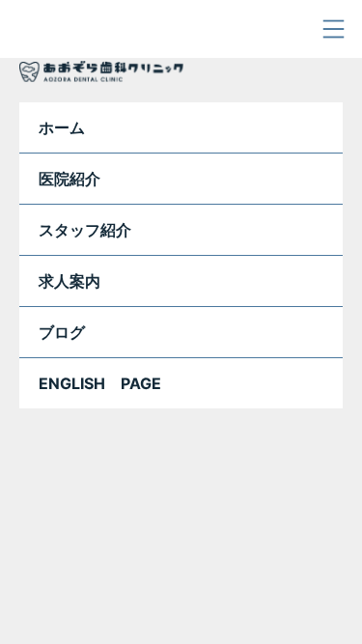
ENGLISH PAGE (100, 383)
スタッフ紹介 (85, 229)
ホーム (62, 127)
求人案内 (69, 281)
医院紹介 (69, 178)
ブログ (62, 332)
